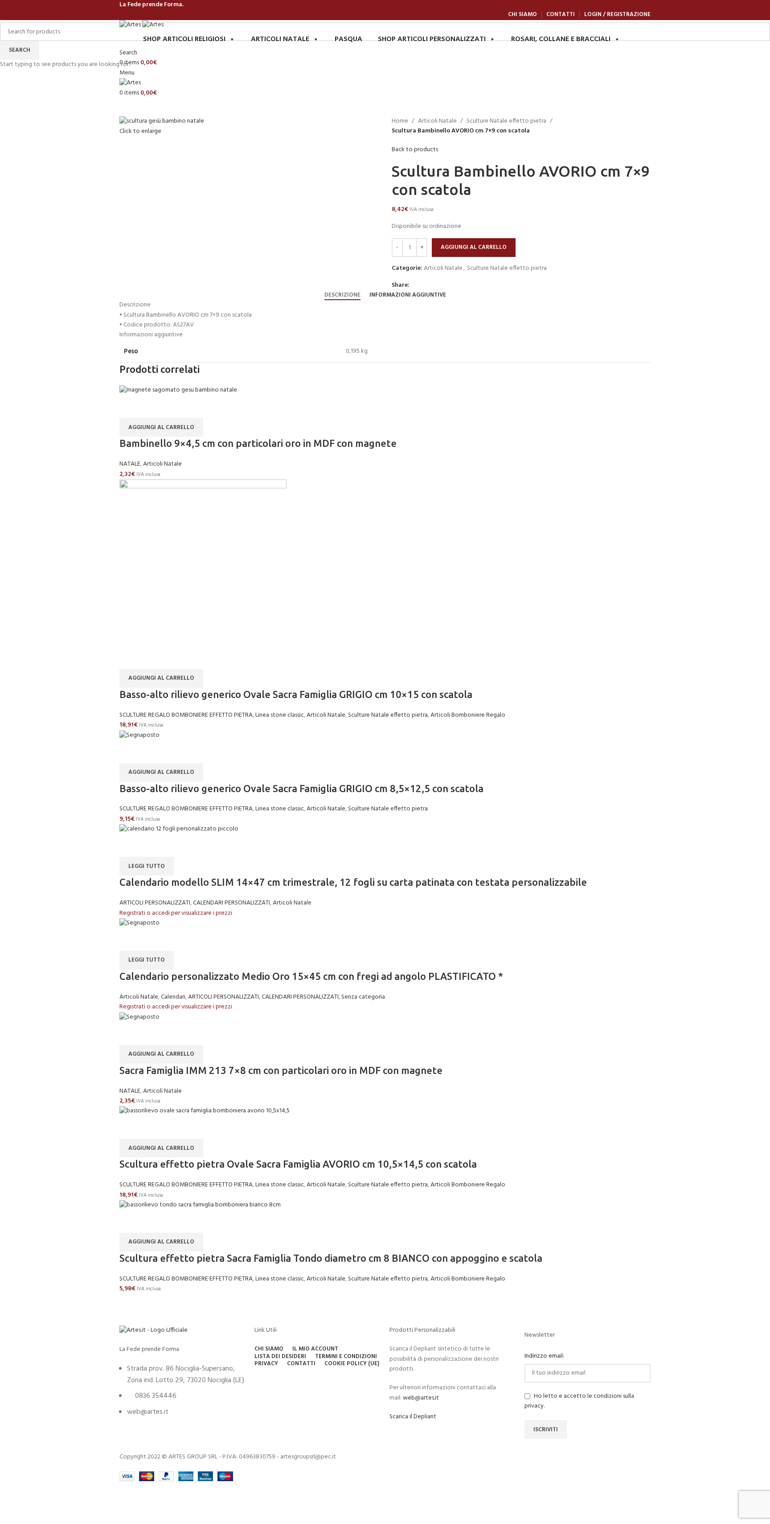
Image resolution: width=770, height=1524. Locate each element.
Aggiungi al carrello (474, 247)
